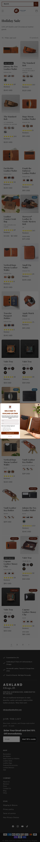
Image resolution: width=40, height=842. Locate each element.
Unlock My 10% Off (10, 433)
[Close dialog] (38, 405)
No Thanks (10, 436)
